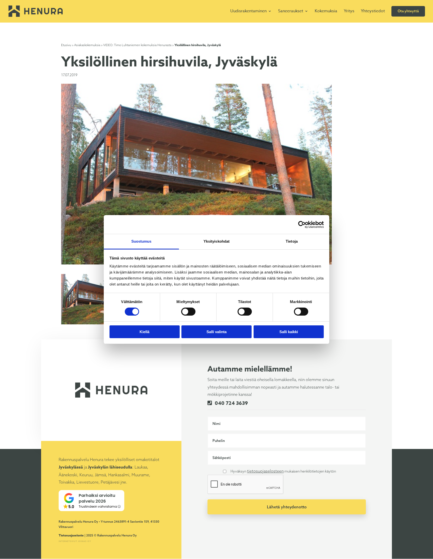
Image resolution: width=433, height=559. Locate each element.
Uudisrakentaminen (248, 11)
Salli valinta (216, 332)
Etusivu (66, 45)
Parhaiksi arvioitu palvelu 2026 (97, 498)
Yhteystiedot (373, 11)
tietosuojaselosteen (265, 471)
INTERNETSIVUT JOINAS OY (75, 541)
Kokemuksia (326, 11)
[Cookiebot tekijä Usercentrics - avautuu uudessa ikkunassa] (302, 224)
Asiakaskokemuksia (87, 45)
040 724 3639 (230, 403)
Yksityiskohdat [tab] (216, 241)
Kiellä (144, 332)
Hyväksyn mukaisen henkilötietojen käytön (283, 471)
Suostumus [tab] (141, 241)
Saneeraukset (290, 11)
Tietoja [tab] (292, 241)
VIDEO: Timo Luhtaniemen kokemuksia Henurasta (137, 45)
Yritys (349, 11)
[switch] (188, 312)
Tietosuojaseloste (71, 535)
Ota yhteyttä (408, 11)
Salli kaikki (288, 332)
